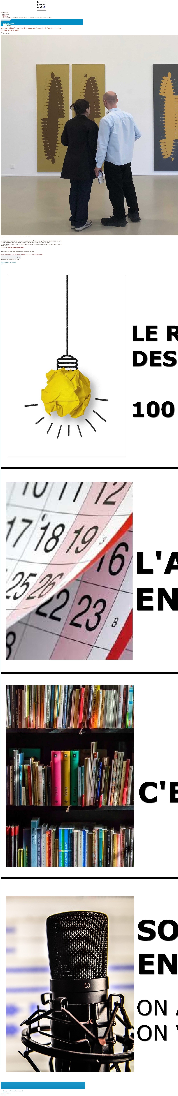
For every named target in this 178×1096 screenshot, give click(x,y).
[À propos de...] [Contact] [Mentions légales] (13, 1090)
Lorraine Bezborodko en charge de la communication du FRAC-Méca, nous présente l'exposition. (22, 254)
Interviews (8, 24)
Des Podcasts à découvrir (9, 23)
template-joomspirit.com (6, 1093)
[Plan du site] (6, 1091)
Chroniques (8, 25)
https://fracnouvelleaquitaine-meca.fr (16, 247)
